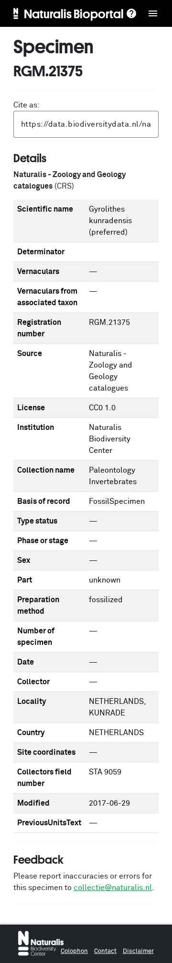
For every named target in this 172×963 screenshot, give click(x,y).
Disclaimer (138, 951)
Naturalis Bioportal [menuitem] (74, 13)
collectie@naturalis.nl (113, 888)
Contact (105, 951)
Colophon (74, 951)
